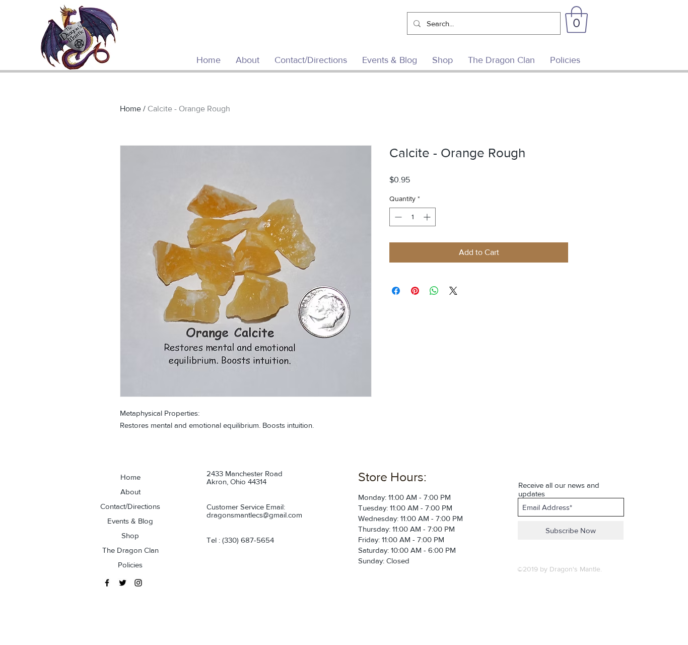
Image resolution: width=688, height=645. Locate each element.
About (130, 491)
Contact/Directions (130, 506)
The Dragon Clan (130, 550)
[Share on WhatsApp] (434, 291)
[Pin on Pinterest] (415, 291)
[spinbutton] (412, 217)
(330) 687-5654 (248, 540)
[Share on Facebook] (396, 291)
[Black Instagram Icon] (138, 583)
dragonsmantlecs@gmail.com (254, 514)
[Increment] (428, 217)
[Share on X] (453, 291)
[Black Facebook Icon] (107, 583)
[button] (576, 19)
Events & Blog (130, 521)
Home (130, 108)
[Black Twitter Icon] (122, 583)
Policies (130, 564)
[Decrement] (397, 217)
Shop (130, 535)
